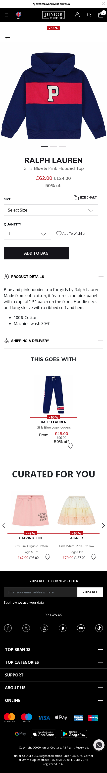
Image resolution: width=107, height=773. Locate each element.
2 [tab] (34, 566)
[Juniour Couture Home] (53, 14)
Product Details (27, 277)
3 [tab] (42, 566)
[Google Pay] (20, 733)
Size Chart (88, 197)
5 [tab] (57, 566)
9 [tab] (87, 566)
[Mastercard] (10, 717)
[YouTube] (81, 627)
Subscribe (90, 592)
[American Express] (79, 717)
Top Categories (22, 662)
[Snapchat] (62, 627)
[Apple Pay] (61, 717)
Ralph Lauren (53, 160)
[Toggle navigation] (6, 15)
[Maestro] (27, 717)
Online (12, 700)
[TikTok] (99, 627)
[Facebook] (8, 627)
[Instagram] (44, 627)
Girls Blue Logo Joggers (54, 427)
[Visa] (44, 717)
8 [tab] (79, 566)
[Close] (103, 3)
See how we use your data (24, 602)
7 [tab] (72, 566)
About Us (15, 687)
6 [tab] (64, 566)
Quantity (12, 224)
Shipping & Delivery (30, 341)
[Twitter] (26, 627)
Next (103, 525)
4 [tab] (49, 566)
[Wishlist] (70, 445)
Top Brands (17, 649)
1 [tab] (27, 566)
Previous (3, 525)
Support (14, 675)
